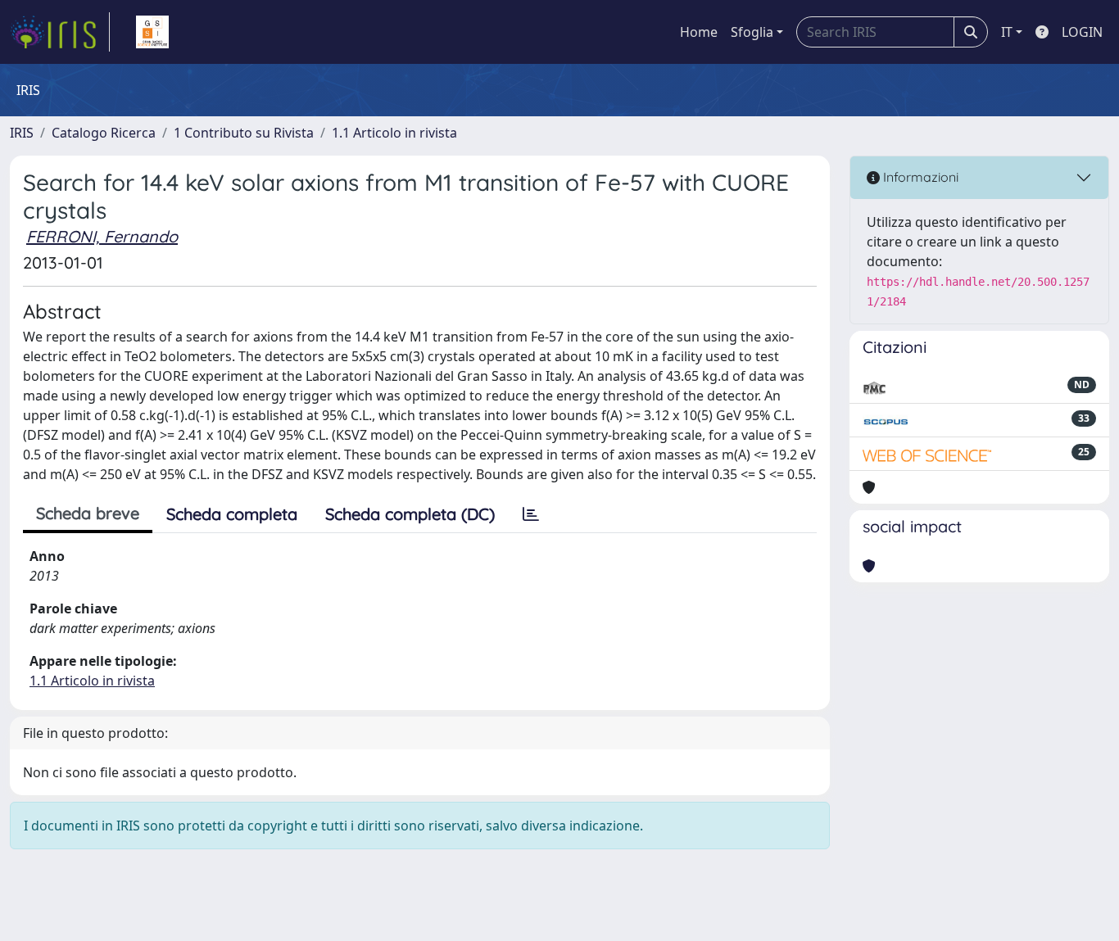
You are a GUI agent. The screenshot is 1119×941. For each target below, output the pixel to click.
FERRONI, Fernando (102, 236)
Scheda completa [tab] (231, 514)
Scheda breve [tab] (87, 513)
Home (699, 32)
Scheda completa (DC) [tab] (410, 514)
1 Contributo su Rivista (244, 133)
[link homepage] (60, 32)
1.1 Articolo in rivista (394, 133)
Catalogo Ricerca (104, 133)
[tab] (531, 514)
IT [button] (1007, 32)
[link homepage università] (152, 32)
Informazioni (919, 177)
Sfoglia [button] (752, 32)
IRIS (22, 133)
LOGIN (1082, 32)
